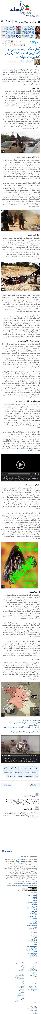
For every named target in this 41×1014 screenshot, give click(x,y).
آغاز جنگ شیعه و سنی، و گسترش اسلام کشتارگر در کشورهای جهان (22, 52)
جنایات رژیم (33, 913)
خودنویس (34, 972)
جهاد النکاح (14, 768)
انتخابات (34, 899)
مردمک (35, 978)
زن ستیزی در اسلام (29, 448)
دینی (35, 914)
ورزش (35, 930)
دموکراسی (12, 864)
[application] (20, 465)
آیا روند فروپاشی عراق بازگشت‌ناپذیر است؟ (24, 723)
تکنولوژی (34, 911)
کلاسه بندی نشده (32, 925)
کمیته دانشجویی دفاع (19, 979)
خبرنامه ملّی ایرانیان (32, 970)
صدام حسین (8, 772)
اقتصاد (35, 897)
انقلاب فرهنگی (32, 941)
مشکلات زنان (33, 929)
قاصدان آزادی (33, 1010)
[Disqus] (20, 818)
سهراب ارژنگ (25, 60)
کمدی (35, 927)
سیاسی (22, 861)
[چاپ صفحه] (12, 41)
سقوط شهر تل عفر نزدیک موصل (28, 720)
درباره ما (33, 22)
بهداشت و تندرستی (31, 902)
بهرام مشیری (33, 1005)
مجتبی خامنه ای (32, 953)
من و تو (35, 1013)
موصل (20, 776)
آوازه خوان (12, 868)
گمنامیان (22, 999)
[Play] (3, 474)
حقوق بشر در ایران (19, 975)
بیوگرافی (34, 904)
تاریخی (35, 909)
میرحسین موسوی (32, 946)
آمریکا (30, 768)
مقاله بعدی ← (7, 785)
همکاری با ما (23, 22)
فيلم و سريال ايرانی (32, 1008)
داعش (6, 768)
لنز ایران (35, 1011)
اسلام (35, 937)
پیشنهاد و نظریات (32, 907)
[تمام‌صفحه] (38, 474)
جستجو (2, 21)
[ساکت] (35, 474)
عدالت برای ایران (20, 978)
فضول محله (20, 8)
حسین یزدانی (21, 990)
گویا (23, 967)
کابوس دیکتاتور (20, 995)
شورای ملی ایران (32, 989)
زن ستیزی (35, 772)
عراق (36, 776)
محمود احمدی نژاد (31, 949)
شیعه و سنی (18, 772)
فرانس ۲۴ (34, 976)
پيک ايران (34, 967)
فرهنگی (17, 861)
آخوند (36, 768)
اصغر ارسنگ (21, 987)
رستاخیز (22, 992)
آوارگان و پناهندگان (31, 895)
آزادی (27, 866)
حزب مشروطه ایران (32, 987)
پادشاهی (34, 906)
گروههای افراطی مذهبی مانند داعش (15, 70)
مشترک (11, 21)
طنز (36, 920)
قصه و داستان (33, 923)
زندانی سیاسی (32, 916)
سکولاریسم (33, 955)
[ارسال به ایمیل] (9, 41)
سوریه (27, 772)
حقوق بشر (21, 973)
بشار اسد (23, 768)
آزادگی (22, 966)
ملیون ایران (34, 990)
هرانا (23, 981)
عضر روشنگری (20, 993)
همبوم (22, 969)
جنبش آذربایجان (33, 969)
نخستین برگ (39, 21)
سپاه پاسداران (32, 935)
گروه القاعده (28, 776)
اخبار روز (35, 966)
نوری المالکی (11, 776)
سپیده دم (34, 973)
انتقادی (35, 900)
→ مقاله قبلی (34, 785)
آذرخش (22, 986)
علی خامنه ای (33, 957)
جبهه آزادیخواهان (33, 986)
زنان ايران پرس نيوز (19, 976)
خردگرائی (34, 939)
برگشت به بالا (7, 851)
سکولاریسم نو (33, 975)
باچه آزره (22, 989)
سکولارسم (34, 866)
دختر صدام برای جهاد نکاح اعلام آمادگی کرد (25, 732)
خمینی (35, 951)
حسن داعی (34, 1007)
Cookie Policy (17, 881)
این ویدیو (34, 477)
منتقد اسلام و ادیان (19, 1001)
